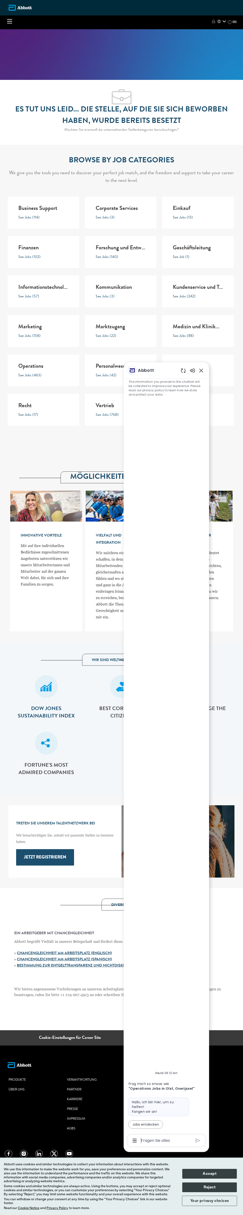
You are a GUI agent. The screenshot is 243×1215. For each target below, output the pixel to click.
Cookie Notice (28, 1208)
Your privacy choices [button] (209, 1201)
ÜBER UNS (16, 1089)
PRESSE (72, 1109)
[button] (214, 21)
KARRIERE (74, 1099)
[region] (166, 755)
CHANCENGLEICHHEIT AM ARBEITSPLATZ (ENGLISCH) (64, 953)
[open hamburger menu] (10, 22)
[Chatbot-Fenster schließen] (201, 370)
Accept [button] (209, 1174)
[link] (45, 857)
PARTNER (74, 1089)
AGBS (71, 1128)
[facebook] (8, 1153)
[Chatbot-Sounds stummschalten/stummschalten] (192, 370)
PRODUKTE (17, 1080)
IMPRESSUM (76, 1119)
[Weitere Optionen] (135, 1140)
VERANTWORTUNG (82, 1080)
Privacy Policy (57, 1208)
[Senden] (198, 1140)
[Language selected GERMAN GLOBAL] (221, 21)
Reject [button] (209, 1187)
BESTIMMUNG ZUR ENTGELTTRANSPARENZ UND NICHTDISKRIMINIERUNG (82, 966)
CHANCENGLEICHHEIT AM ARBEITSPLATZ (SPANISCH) (64, 960)
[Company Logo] (20, 7)
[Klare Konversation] (183, 370)
